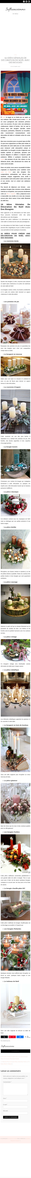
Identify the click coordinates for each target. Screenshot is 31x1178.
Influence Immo (12, 1138)
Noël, (3, 117)
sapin (2, 159)
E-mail (5, 1104)
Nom (5, 1098)
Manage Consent (15, 1140)
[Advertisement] (15, 32)
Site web (5, 1110)
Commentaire (7, 1082)
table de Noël (6, 172)
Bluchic (27, 1138)
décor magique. (11, 193)
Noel (15, 54)
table (26, 119)
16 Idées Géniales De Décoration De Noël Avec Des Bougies (15, 60)
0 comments (15, 1051)
